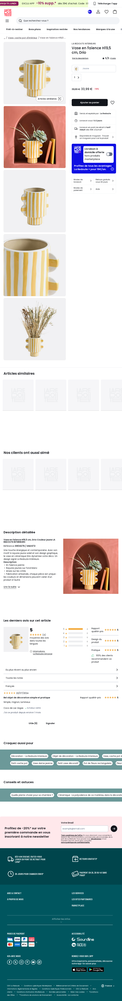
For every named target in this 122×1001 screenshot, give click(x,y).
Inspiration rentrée (57, 29)
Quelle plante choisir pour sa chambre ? (32, 795)
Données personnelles (57, 992)
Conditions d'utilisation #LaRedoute (30, 992)
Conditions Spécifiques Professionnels (56, 989)
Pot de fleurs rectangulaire (97, 763)
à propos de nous (15, 899)
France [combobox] (108, 985)
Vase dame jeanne (43, 763)
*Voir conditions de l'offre (71, 835)
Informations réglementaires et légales (22, 989)
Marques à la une (105, 29)
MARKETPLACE (78, 905)
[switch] (98, 154)
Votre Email (67, 822)
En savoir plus (89, 963)
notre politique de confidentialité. (75, 842)
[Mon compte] (98, 11)
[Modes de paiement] (91, 189)
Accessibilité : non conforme (67, 995)
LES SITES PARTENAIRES (82, 899)
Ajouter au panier (89, 102)
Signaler (50, 723)
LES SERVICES (78, 893)
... (4, 37)
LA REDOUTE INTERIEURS (84, 43)
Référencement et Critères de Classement (72, 986)
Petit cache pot (19, 763)
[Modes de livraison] (91, 181)
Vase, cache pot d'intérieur (22, 37)
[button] (114, 11)
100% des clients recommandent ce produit (102, 658)
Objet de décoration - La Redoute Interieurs (75, 756)
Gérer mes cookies (78, 992)
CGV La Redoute (13, 986)
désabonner (96, 839)
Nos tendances (81, 29)
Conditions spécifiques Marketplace (38, 986)
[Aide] (113, 189)
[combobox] (61, 671)
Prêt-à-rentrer (14, 29)
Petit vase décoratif (68, 763)
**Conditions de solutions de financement (35, 995)
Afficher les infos (61, 919)
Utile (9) (33, 723)
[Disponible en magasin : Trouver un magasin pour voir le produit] (113, 137)
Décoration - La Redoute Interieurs (29, 756)
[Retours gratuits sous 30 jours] (113, 181)
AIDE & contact (14, 893)
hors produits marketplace (94, 154)
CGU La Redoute (82, 989)
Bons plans (35, 29)
